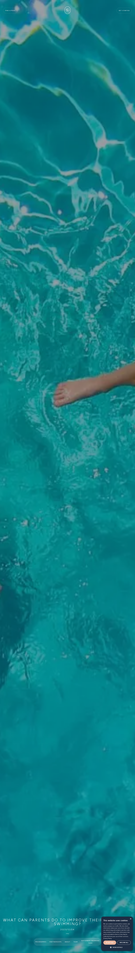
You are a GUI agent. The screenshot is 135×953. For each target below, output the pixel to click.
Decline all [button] (124, 942)
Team (75, 942)
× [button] (130, 919)
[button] (117, 947)
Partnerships (56, 942)
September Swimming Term (90, 942)
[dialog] (117, 934)
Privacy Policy (107, 938)
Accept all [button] (110, 942)
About (67, 942)
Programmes (40, 942)
